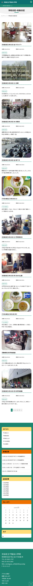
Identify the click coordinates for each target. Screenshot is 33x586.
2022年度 (6, 491)
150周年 (6, 444)
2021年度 (6, 493)
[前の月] (4, 507)
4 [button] (17, 410)
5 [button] (19, 410)
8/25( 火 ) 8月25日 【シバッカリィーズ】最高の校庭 (15, 464)
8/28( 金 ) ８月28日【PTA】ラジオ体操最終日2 (14, 456)
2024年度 (6, 487)
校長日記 (6, 435)
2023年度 (6, 489)
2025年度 (6, 485)
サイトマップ (6, 566)
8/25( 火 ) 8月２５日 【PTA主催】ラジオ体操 (14, 467)
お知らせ (6, 433)
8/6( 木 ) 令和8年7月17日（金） (10, 471)
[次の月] (28, 507)
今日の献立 (7, 441)
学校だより (7, 438)
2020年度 (6, 495)
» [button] (21, 410)
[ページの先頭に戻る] (31, 584)
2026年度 (6, 483)
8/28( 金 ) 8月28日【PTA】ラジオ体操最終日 (13, 460)
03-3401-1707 (9, 559)
